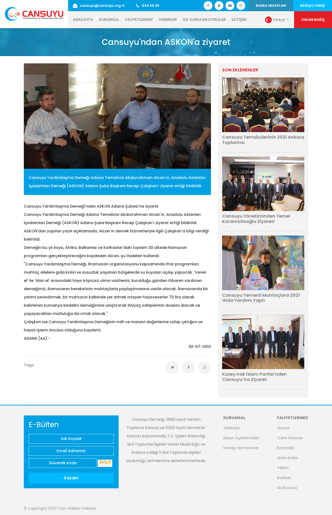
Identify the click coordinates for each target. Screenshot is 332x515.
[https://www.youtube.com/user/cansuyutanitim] (230, 5)
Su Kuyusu (287, 487)
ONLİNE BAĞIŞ (313, 19)
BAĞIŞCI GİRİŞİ (312, 5)
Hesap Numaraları (241, 448)
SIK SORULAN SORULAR (204, 19)
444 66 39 (150, 5)
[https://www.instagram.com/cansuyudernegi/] (240, 5)
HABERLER (168, 19)
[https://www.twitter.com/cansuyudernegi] (208, 5)
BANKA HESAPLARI (271, 5)
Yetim (282, 468)
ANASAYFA (83, 19)
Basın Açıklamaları (241, 438)
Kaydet (71, 478)
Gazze (283, 428)
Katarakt (286, 448)
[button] (277, 20)
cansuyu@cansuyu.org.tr (102, 5)
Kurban (284, 478)
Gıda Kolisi (287, 458)
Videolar (231, 428)
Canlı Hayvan (290, 438)
